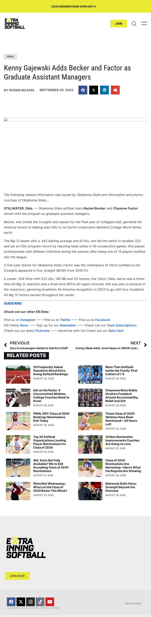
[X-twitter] (21, 601)
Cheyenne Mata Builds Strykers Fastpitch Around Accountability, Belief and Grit (121, 395)
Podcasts (42, 331)
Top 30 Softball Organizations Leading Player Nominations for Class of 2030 (49, 442)
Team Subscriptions (122, 325)
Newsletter (68, 325)
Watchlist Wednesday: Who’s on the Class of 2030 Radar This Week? (50, 487)
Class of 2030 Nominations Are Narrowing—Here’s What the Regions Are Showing (123, 465)
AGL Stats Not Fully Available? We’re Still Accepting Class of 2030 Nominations (50, 465)
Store (24, 325)
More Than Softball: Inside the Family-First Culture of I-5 (121, 370)
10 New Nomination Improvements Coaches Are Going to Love (122, 440)
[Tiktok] (40, 601)
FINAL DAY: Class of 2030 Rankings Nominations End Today (51, 417)
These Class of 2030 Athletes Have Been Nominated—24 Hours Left (121, 419)
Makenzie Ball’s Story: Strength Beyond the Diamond (121, 487)
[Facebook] (11, 601)
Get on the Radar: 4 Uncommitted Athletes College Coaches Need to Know (51, 395)
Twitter (65, 320)
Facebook (102, 320)
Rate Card (116, 331)
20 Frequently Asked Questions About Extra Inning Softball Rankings (50, 370)
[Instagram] (30, 601)
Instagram (27, 320)
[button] (82, 90)
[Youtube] (49, 601)
